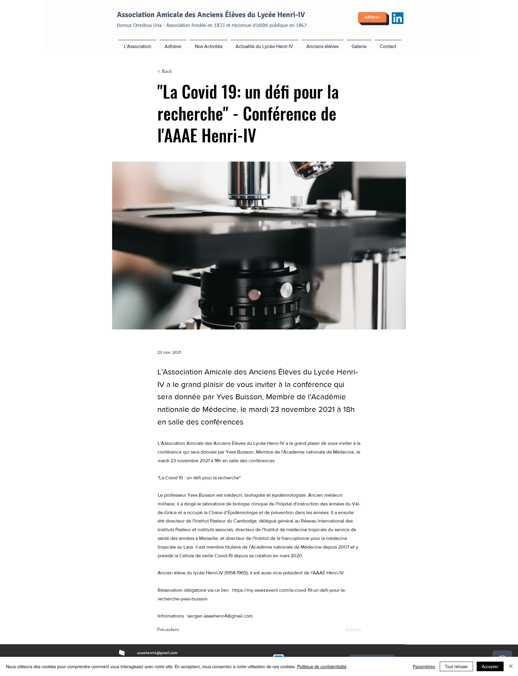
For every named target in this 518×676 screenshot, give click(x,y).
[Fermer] (510, 666)
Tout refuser (456, 666)
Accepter (490, 666)
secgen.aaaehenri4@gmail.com (220, 615)
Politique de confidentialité (322, 666)
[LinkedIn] (397, 18)
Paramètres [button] (424, 666)
